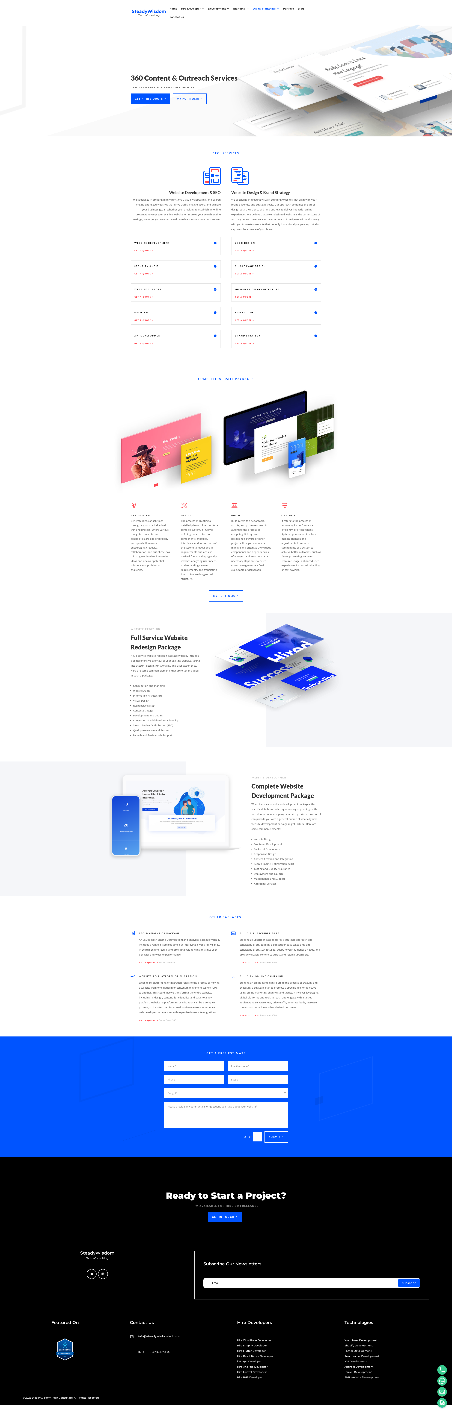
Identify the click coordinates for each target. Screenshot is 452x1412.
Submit (274, 1137)
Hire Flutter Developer (251, 1351)
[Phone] (442, 1370)
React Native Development (361, 1356)
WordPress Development (360, 1340)
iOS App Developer (249, 1361)
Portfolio (288, 8)
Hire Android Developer (252, 1367)
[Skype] (442, 1403)
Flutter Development (358, 1351)
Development (217, 8)
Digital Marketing (264, 8)
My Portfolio (188, 98)
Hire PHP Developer (250, 1377)
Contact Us (177, 17)
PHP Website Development (362, 1377)
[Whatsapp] (442, 1381)
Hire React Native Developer (255, 1356)
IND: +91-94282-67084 (154, 1352)
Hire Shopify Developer (252, 1345)
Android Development (358, 1367)
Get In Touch (223, 1216)
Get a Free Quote (149, 98)
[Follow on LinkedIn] (92, 1274)
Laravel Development (358, 1372)
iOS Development (355, 1361)
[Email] (442, 1392)
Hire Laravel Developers (252, 1372)
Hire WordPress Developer (254, 1340)
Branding (239, 8)
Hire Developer (191, 8)
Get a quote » (144, 250)
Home (173, 8)
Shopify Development (358, 1345)
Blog (301, 8)
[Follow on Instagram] (103, 1274)
